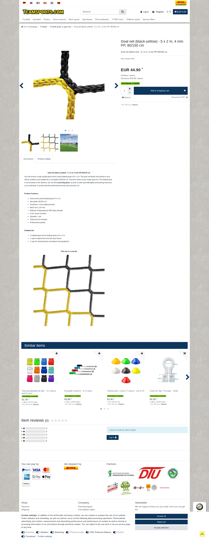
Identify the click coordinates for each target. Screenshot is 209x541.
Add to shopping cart (160, 90)
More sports (74, 19)
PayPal (120, 532)
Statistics (44, 532)
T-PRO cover (118, 19)
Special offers (149, 19)
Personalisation (102, 19)
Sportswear (87, 19)
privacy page (124, 524)
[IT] (45, 3)
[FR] (38, 3)
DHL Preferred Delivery (100, 532)
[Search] (122, 11)
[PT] (59, 3)
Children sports (133, 19)
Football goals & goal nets (60, 27)
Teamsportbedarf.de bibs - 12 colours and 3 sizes (39, 392)
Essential (30, 532)
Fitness (47, 19)
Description (28, 159)
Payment (25, 506)
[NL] (52, 3)
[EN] (31, 3)
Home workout (59, 19)
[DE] (24, 3)
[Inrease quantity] (130, 89)
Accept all (161, 516)
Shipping (135, 105)
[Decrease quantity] (130, 93)
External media (77, 532)
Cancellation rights (86, 509)
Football (26, 19)
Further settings (45, 536)
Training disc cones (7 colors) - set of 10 (125, 391)
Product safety (44, 159)
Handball (37, 19)
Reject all (161, 522)
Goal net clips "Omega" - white (164, 391)
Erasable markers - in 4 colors (78, 391)
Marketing (59, 532)
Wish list (127, 98)
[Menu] (204, 503)
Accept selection (161, 527)
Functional (30, 536)
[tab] (28, 159)
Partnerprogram (85, 506)
